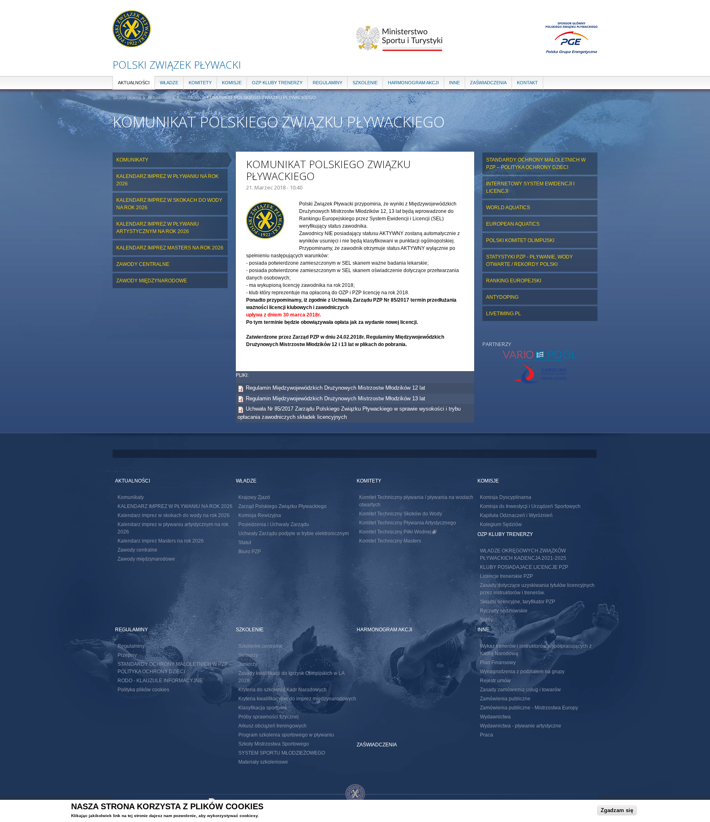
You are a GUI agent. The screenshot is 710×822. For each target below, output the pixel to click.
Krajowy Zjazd (254, 497)
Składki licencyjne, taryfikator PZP (517, 602)
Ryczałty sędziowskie (504, 611)
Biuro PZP (249, 551)
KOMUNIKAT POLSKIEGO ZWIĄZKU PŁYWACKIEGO (261, 97)
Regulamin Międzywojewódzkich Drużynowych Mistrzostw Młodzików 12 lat (335, 388)
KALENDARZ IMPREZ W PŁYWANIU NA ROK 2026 (167, 180)
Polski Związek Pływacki (177, 65)
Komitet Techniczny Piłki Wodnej (397, 532)
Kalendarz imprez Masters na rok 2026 (170, 248)
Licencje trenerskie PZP (506, 576)
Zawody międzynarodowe (151, 281)
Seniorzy (248, 655)
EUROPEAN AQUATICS (512, 224)
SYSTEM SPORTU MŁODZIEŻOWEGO (281, 753)
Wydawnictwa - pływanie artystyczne (520, 726)
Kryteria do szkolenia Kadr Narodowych (282, 690)
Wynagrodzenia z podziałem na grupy (522, 671)
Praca (486, 735)
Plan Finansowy (498, 662)
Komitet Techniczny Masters (390, 541)
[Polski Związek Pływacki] (132, 43)
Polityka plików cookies (143, 690)
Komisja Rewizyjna (259, 515)
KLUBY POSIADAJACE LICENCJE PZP (524, 567)
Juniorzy (247, 664)
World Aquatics (508, 207)
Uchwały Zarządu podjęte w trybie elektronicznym (293, 533)
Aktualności (134, 82)
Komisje (232, 82)
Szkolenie (365, 82)
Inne (454, 82)
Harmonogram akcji (413, 82)
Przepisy (127, 655)
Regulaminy (327, 82)
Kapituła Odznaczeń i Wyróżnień (516, 515)
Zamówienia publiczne (505, 699)
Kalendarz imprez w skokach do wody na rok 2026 (169, 203)
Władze (169, 82)
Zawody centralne (142, 264)
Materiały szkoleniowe (263, 762)
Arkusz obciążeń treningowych (272, 726)
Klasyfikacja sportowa (262, 708)
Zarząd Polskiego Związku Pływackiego (282, 506)
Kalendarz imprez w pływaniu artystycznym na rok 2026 (157, 227)
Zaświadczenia (488, 82)
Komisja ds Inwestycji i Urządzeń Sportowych (530, 506)
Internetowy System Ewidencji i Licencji (530, 187)
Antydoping (502, 297)
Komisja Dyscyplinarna (505, 497)
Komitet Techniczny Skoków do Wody (400, 514)
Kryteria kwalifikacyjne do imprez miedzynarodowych (297, 699)
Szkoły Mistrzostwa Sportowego (273, 744)
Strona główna (127, 97)
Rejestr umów (495, 680)
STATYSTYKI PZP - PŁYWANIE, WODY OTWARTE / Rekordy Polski (529, 260)
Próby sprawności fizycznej (268, 717)
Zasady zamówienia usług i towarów (520, 690)
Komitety (200, 82)
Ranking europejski (513, 281)
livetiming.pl (503, 313)
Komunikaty (188, 97)
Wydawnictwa (495, 717)
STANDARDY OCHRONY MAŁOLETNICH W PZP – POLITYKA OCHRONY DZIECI (536, 163)
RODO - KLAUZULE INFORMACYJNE (160, 680)
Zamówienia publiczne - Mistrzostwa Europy (529, 708)
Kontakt (527, 82)
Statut (244, 542)
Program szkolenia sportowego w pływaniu (286, 735)
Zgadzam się (617, 810)
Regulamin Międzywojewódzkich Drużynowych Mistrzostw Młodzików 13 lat (335, 398)
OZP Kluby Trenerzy (277, 82)
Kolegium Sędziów (501, 524)
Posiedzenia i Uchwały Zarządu (273, 524)
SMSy (486, 620)
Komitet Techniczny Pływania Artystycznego (407, 523)
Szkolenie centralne (260, 646)
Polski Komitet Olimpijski (520, 240)
